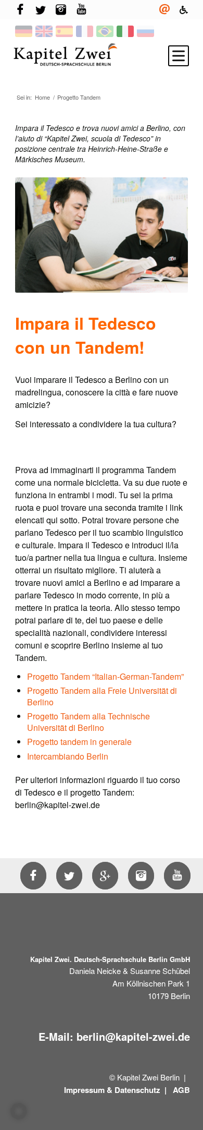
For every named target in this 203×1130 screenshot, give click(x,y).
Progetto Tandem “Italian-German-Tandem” (105, 676)
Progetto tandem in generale (79, 742)
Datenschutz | (141, 1090)
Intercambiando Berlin (67, 756)
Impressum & (88, 1090)
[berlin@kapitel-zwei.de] (164, 10)
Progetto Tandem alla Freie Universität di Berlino (102, 695)
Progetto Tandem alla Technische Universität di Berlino (88, 721)
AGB (181, 1090)
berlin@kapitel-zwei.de (133, 1036)
